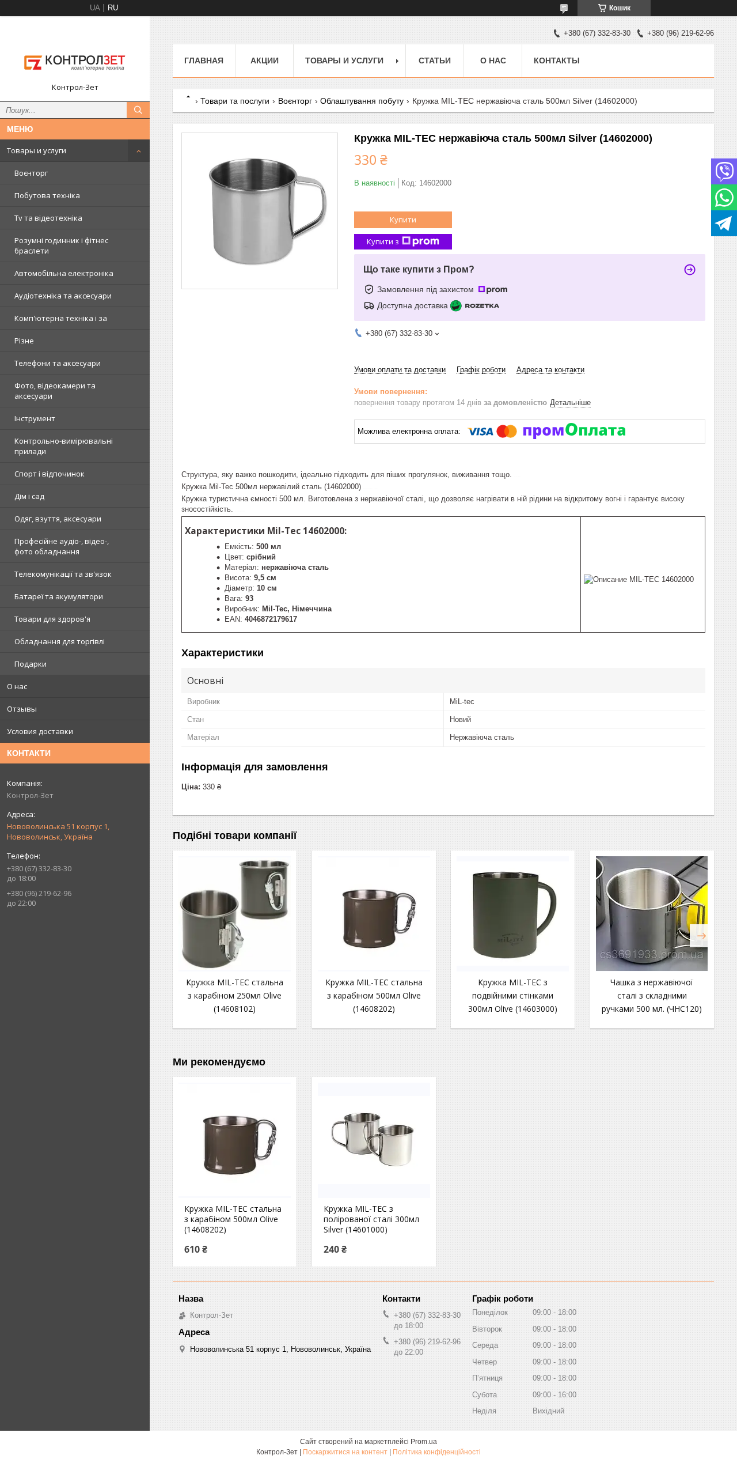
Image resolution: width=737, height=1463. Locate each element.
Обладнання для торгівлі (59, 641)
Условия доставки (40, 731)
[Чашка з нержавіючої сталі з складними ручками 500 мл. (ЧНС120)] (652, 913)
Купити (403, 219)
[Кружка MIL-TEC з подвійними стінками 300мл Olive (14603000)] (513, 913)
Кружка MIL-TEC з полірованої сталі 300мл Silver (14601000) (371, 1219)
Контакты (557, 60)
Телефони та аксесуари (57, 363)
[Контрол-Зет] (75, 53)
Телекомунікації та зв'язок (63, 574)
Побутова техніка (47, 195)
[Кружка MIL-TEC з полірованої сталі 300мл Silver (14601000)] (374, 1140)
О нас (17, 686)
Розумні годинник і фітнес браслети (61, 245)
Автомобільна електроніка (63, 273)
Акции (264, 60)
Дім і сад (29, 496)
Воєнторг (31, 173)
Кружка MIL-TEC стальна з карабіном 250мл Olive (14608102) (234, 995)
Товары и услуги (36, 150)
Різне (24, 340)
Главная (203, 60)
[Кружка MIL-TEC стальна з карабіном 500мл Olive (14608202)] (374, 913)
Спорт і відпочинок (49, 473)
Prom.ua (424, 1442)
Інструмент (34, 418)
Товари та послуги (234, 100)
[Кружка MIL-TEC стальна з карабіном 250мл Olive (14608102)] (234, 913)
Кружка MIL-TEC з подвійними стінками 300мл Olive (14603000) (512, 995)
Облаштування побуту (362, 100)
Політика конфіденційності (437, 1452)
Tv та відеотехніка (48, 218)
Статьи (435, 60)
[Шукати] (138, 110)
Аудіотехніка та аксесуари (63, 295)
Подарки (30, 664)
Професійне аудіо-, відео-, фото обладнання (61, 546)
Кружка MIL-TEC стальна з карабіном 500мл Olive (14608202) (374, 995)
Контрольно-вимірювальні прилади (63, 446)
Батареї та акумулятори (58, 596)
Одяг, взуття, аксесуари (57, 518)
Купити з (383, 241)
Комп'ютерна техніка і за (60, 318)
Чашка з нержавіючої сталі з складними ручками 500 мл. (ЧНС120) (652, 995)
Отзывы (22, 709)
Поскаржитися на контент (345, 1452)
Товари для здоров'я (52, 619)
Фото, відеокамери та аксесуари (55, 390)
